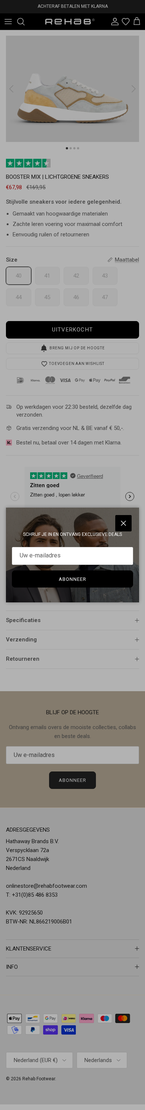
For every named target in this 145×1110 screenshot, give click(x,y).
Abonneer (72, 579)
